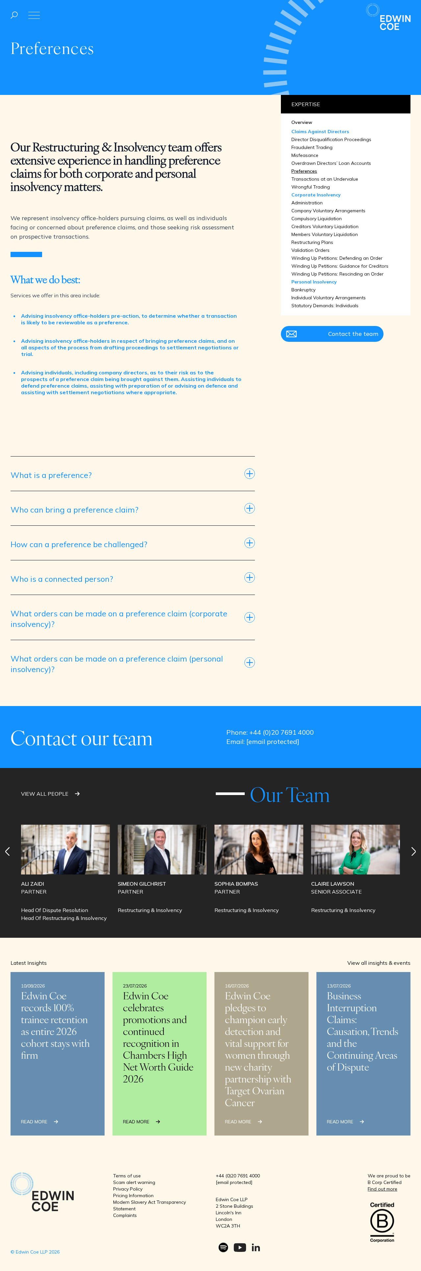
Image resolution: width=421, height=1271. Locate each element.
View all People (45, 793)
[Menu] (14, 15)
